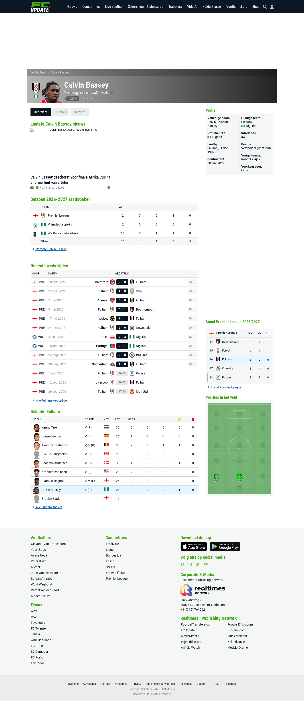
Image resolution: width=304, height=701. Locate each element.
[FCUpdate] (40, 7)
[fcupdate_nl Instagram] (190, 564)
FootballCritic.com (240, 624)
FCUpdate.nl (189, 630)
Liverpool (37, 663)
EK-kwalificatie (116, 573)
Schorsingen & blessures (145, 6)
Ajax (257, 159)
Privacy (136, 683)
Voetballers (37, 72)
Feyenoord (38, 622)
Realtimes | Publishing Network (152, 694)
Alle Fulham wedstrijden (52, 400)
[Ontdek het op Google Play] (225, 546)
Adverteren (89, 683)
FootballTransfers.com (196, 624)
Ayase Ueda (39, 555)
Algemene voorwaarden (160, 683)
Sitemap (231, 683)
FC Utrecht (38, 646)
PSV (34, 617)
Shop (255, 6)
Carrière (79, 112)
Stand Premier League (225, 387)
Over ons (73, 683)
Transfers (175, 6)
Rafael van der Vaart (45, 590)
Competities (91, 6)
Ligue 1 (111, 549)
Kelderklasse (212, 6)
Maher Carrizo (41, 596)
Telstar (35, 634)
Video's (192, 6)
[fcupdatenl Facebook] (182, 564)
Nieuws (72, 6)
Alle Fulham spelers (48, 507)
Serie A (110, 567)
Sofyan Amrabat (42, 578)
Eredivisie (112, 544)
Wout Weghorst (41, 584)
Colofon (201, 683)
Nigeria (250, 126)
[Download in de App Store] (193, 546)
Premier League (117, 578)
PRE (42, 282)
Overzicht (40, 112)
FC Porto (37, 657)
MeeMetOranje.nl (239, 647)
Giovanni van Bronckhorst (49, 544)
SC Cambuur (39, 651)
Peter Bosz (38, 561)
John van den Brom (44, 573)
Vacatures (121, 683)
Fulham (107, 92)
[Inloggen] (270, 7)
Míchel (35, 567)
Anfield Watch (190, 647)
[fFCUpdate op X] (198, 564)
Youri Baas (38, 549)
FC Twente (38, 628)
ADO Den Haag (41, 640)
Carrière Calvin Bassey (51, 249)
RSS (216, 683)
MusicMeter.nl (237, 636)
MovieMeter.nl (190, 636)
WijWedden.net (191, 642)
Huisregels (185, 683)
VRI (40, 337)
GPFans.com (236, 630)
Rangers (247, 159)
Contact (105, 683)
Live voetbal (114, 6)
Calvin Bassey (60, 72)
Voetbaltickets (236, 6)
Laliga (110, 561)
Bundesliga (113, 555)
